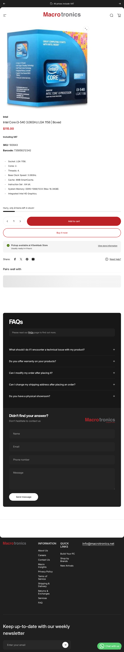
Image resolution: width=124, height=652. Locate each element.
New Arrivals (66, 565)
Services (42, 598)
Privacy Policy (45, 571)
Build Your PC (67, 553)
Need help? (115, 259)
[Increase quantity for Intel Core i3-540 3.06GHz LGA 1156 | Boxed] (20, 221)
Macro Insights (42, 565)
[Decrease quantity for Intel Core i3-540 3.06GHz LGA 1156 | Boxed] (6, 221)
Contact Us (44, 559)
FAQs (30, 332)
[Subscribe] (65, 645)
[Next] (119, 3)
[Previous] (4, 3)
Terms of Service (42, 577)
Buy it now (62, 232)
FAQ (40, 602)
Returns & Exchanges (44, 592)
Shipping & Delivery (43, 585)
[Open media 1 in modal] (86, 29)
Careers (42, 555)
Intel (5, 116)
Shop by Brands (64, 560)
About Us (43, 550)
